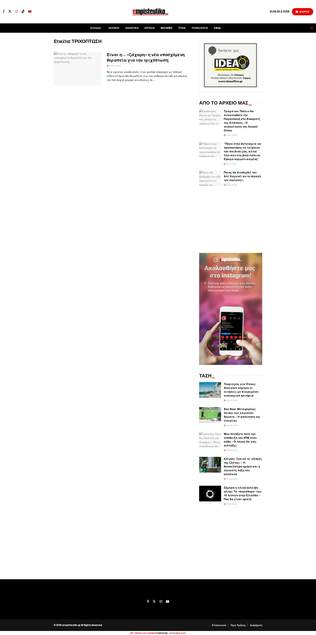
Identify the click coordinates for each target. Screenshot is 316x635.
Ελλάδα (95, 28)
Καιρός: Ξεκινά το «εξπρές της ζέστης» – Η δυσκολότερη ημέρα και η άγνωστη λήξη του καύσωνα (243, 466)
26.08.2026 (231, 425)
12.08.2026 (231, 504)
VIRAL (217, 28)
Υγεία (182, 28)
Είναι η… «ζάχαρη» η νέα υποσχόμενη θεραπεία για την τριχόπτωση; (146, 57)
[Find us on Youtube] (29, 12)
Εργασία (149, 28)
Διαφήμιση (256, 625)
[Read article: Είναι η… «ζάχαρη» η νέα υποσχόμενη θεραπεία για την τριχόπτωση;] (77, 69)
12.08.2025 (231, 135)
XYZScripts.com (177, 633)
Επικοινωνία (219, 625)
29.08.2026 (231, 450)
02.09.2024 (114, 65)
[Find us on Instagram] (16, 12)
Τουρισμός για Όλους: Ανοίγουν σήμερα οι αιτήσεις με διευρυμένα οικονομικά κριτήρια (241, 389)
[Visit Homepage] (150, 11)
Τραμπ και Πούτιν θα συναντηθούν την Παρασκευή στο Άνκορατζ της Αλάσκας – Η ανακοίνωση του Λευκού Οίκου (242, 120)
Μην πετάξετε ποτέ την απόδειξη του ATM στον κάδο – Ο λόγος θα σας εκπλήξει (240, 439)
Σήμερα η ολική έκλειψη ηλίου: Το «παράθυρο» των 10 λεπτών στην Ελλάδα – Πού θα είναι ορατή (242, 493)
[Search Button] (312, 28)
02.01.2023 (231, 163)
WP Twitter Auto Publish (142, 633)
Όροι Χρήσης (238, 625)
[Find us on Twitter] (10, 11)
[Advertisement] (230, 220)
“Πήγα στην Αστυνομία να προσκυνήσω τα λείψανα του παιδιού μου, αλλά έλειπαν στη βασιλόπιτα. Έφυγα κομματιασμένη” (242, 151)
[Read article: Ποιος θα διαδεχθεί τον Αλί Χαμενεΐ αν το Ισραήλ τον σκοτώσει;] (210, 178)
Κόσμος (114, 28)
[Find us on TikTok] (23, 11)
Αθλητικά (132, 28)
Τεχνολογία (199, 28)
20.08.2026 (231, 478)
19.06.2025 (231, 184)
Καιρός (304, 12)
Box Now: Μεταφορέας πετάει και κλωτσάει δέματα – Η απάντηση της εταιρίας (242, 414)
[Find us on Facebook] (4, 12)
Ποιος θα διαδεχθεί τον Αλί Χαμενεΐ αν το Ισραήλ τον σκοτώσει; (242, 176)
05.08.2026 (231, 400)
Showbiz (166, 28)
